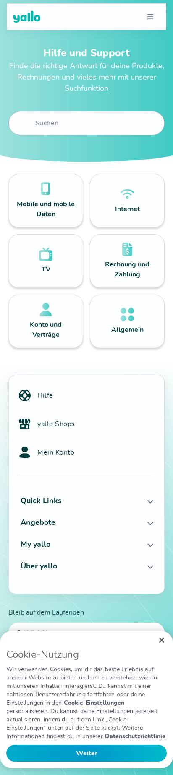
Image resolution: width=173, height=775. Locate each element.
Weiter (86, 753)
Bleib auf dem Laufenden (46, 612)
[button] (86, 501)
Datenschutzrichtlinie (135, 736)
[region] (86, 699)
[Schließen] (161, 640)
